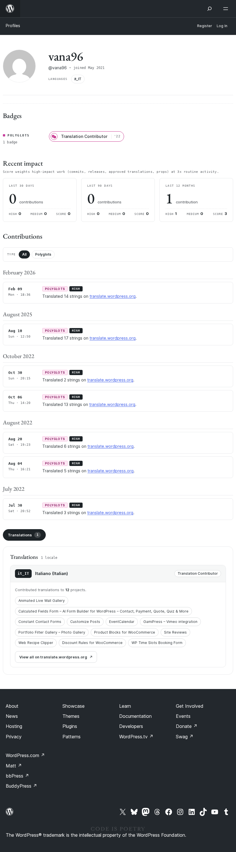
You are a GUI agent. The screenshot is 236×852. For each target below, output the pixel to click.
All (24, 254)
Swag (184, 736)
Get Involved (189, 706)
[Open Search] (209, 8)
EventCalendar (121, 621)
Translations (23, 535)
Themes (70, 716)
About (12, 706)
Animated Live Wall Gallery (41, 600)
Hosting (14, 726)
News (12, 716)
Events (183, 716)
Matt (14, 766)
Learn (125, 706)
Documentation (135, 716)
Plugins (69, 726)
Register (204, 26)
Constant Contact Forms (39, 621)
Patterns (71, 736)
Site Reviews (175, 632)
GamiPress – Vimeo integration (170, 621)
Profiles (13, 25)
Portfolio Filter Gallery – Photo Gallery (51, 632)
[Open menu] (227, 8)
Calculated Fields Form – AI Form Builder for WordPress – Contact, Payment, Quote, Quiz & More (103, 611)
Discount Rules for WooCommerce (92, 643)
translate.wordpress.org (113, 296)
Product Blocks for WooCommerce (124, 632)
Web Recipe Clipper (35, 643)
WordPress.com (25, 755)
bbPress (17, 776)
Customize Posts (85, 621)
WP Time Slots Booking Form (157, 643)
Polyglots (43, 254)
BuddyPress (21, 786)
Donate (186, 726)
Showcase (73, 706)
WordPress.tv (136, 736)
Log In (222, 26)
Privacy (14, 736)
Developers (131, 726)
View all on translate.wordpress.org (53, 657)
